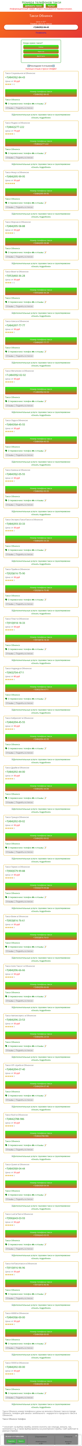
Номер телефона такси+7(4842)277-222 (41, 142)
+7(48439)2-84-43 (41, 27)
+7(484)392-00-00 (15, 1367)
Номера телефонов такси (41, 2)
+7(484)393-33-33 (15, 523)
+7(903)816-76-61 (15, 920)
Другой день (41, 56)
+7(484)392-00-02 (15, 821)
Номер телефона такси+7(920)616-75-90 (41, 589)
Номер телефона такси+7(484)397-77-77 (41, 341)
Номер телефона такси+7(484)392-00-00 (41, 1382)
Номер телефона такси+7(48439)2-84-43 (41, 93)
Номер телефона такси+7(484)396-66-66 (41, 985)
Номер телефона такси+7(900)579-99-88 (41, 886)
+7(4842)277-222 (14, 127)
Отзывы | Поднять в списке (19, 108)
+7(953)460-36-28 (15, 275)
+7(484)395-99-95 (15, 176)
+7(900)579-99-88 (15, 871)
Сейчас (41, 47)
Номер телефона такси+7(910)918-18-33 (41, 638)
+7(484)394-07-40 (15, 1069)
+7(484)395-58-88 (15, 226)
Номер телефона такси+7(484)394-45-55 (41, 737)
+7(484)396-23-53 (15, 1019)
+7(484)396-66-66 (15, 970)
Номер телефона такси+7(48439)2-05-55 (41, 490)
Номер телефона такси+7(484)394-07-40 (41, 1085)
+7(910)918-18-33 (15, 623)
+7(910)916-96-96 (15, 1267)
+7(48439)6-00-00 (15, 1317)
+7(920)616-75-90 (15, 573)
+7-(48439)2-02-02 (15, 375)
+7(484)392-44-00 (15, 771)
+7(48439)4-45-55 (15, 424)
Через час (41, 51)
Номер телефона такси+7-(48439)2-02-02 (41, 390)
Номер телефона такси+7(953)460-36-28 (41, 291)
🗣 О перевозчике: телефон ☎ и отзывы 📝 (25, 103)
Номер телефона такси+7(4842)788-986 (41, 1134)
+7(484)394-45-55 (15, 722)
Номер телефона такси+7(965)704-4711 (41, 688)
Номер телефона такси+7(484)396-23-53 (41, 1035)
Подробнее (11, 1441)
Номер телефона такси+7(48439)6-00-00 (41, 1333)
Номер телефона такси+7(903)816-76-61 (41, 936)
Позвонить (41, 32)
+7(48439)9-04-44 (15, 1168)
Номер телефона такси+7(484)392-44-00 (41, 787)
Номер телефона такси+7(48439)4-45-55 (41, 440)
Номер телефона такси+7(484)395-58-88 (41, 242)
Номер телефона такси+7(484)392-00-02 (41, 837)
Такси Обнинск (12, 99)
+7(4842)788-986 (14, 1119)
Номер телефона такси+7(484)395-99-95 (41, 192)
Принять (21, 1441)
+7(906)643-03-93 (15, 1218)
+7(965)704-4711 (14, 672)
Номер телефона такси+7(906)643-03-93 (41, 1233)
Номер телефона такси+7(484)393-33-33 (41, 539)
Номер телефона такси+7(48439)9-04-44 (41, 1184)
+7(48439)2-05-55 (15, 474)
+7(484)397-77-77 (15, 325)
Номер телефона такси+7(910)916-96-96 (41, 1283)
